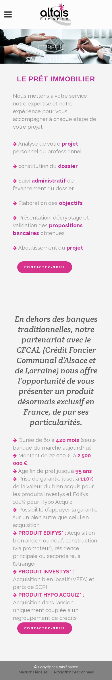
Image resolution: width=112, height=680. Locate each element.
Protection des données (74, 672)
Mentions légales (33, 672)
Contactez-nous (44, 267)
